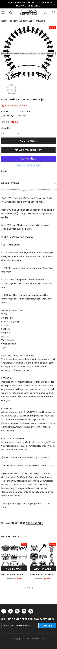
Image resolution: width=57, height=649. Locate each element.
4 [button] (32, 588)
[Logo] (28, 12)
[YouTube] (30, 611)
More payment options (29, 165)
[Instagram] (17, 611)
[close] (54, 4)
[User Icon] (45, 12)
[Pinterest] (24, 611)
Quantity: (6, 128)
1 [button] (24, 588)
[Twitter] (10, 611)
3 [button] (29, 588)
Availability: (7, 115)
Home (4, 20)
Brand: (4, 111)
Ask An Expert (34, 522)
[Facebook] (3, 611)
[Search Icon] (10, 12)
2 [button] (27, 588)
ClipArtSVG (24, 111)
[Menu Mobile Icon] (3, 12)
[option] (28, 53)
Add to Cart (14, 568)
